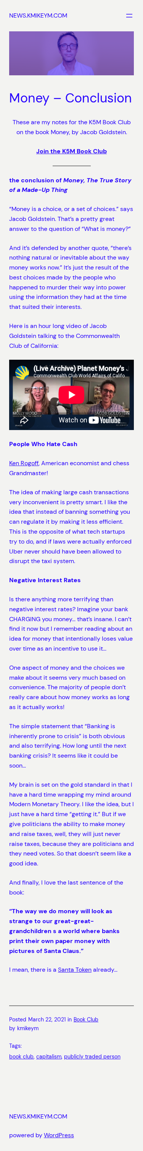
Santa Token (75, 970)
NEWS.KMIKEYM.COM (38, 15)
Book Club (86, 1019)
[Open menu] (129, 15)
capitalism (48, 1056)
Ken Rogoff (24, 463)
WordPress (59, 1135)
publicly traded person (92, 1056)
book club (21, 1056)
